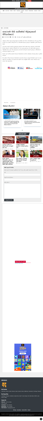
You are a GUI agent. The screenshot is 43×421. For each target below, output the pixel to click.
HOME (3, 10)
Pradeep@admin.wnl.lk (11, 407)
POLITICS (6, 102)
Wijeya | (5, 397)
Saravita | (19, 391)
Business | (13, 391)
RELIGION (26, 10)
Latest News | (3, 391)
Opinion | (22, 391)
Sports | (17, 391)
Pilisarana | (39, 391)
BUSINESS (22, 10)
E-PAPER (21, 12)
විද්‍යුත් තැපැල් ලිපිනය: (8, 177)
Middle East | (26, 391)
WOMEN (14, 10)
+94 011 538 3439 (9, 406)
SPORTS (39, 10)
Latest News (6, 28)
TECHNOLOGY (18, 10)
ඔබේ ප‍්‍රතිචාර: (7, 182)
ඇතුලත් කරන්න (9, 200)
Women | (7, 391)
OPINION (11, 10)
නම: (5, 172)
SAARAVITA (35, 10)
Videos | (10, 391)
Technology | (35, 391)
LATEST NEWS (7, 10)
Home (2, 28)
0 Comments (12, 102)
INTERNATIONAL (31, 10)
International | (31, 391)
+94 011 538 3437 (9, 404)
